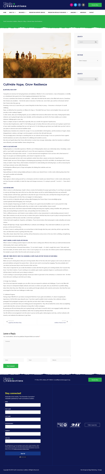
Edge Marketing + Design (95, 470)
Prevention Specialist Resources (57, 12)
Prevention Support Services (37, 12)
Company (7, 430)
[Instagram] (71, 4)
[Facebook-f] (79, 4)
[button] (95, 5)
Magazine (73, 12)
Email (6, 401)
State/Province (9, 423)
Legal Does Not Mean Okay (14, 321)
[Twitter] (75, 4)
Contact (91, 12)
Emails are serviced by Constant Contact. (21, 449)
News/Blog (83, 12)
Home (4, 12)
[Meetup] (83, 4)
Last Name (8, 416)
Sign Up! (23, 453)
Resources (22, 12)
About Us (11, 12)
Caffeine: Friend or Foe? (61, 321)
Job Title (7, 437)
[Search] (95, 42)
